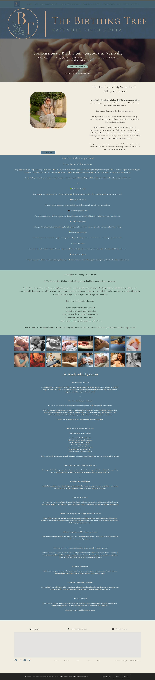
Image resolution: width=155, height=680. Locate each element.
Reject (117, 676)
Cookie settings (106, 676)
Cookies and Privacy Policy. (82, 676)
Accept (126, 676)
